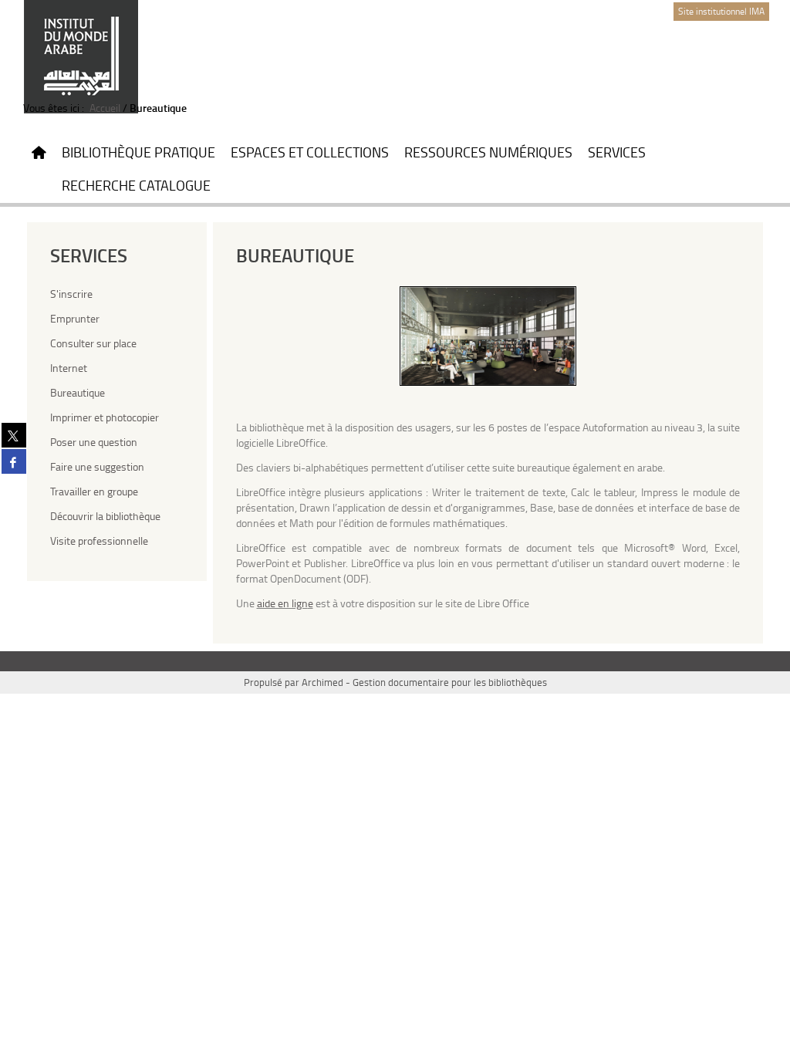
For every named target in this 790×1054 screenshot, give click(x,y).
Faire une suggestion (97, 466)
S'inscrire (71, 293)
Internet (68, 367)
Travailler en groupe (94, 491)
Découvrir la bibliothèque (105, 515)
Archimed (322, 682)
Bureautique (77, 392)
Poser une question (93, 441)
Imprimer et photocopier (104, 417)
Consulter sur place (93, 343)
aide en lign (282, 603)
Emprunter (75, 318)
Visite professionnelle (99, 540)
